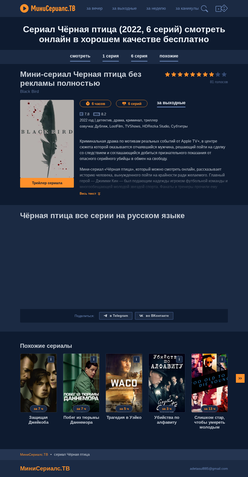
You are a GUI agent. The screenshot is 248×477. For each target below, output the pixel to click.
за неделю (156, 8)
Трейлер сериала (47, 183)
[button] (240, 378)
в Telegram (118, 316)
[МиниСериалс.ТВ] (47, 8)
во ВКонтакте (157, 316)
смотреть (80, 56)
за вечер (94, 8)
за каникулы (187, 8)
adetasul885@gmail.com (209, 468)
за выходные (124, 8)
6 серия (139, 56)
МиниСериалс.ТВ (45, 468)
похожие (169, 56)
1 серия (110, 56)
